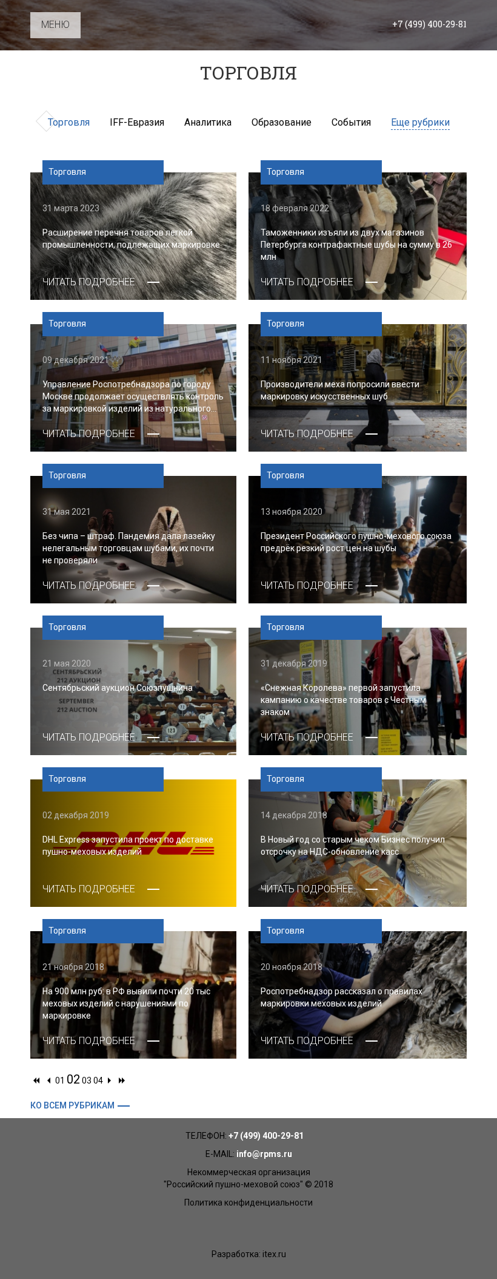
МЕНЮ (55, 24)
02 (73, 1079)
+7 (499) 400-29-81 (429, 24)
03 (87, 1080)
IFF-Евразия (137, 122)
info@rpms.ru (264, 1154)
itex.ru (274, 1254)
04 (98, 1080)
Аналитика (208, 122)
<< (36, 1084)
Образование (282, 122)
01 (60, 1080)
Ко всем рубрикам (72, 1105)
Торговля (69, 122)
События (351, 122)
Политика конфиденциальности (248, 1202)
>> (122, 1084)
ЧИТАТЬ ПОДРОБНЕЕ (88, 282)
